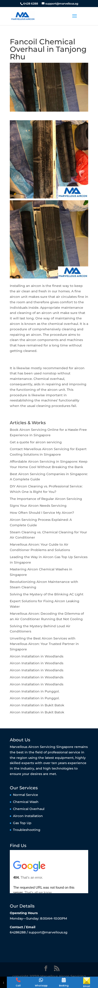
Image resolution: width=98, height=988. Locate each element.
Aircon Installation (28, 816)
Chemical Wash (26, 802)
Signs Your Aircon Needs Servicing (38, 506)
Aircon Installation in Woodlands (36, 656)
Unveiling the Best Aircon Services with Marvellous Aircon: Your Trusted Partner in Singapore (44, 643)
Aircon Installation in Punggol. (34, 691)
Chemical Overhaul (28, 809)
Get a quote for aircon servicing (36, 442)
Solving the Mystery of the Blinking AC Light (46, 594)
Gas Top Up (22, 823)
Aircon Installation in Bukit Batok (37, 705)
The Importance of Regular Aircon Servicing (46, 499)
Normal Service (25, 795)
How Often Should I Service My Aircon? (42, 513)
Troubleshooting (26, 830)
